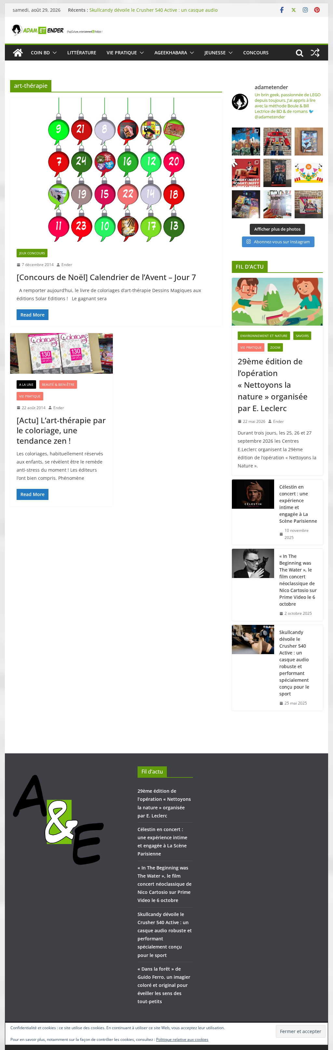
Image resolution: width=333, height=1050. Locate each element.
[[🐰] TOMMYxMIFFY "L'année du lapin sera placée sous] (246, 173)
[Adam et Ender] (18, 53)
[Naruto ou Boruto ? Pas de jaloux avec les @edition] (309, 204)
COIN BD (40, 52)
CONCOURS (256, 52)
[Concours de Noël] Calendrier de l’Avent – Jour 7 (106, 277)
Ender (66, 264)
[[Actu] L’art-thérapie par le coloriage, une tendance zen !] (61, 353)
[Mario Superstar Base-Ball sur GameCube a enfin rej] (309, 141)
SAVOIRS (302, 335)
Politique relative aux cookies (182, 1039)
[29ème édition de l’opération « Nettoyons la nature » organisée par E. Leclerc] (277, 302)
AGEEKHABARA (170, 52)
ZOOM (275, 347)
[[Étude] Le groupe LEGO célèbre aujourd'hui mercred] (309, 173)
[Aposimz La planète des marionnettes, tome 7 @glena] (277, 204)
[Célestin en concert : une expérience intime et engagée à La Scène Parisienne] (253, 512)
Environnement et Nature (263, 335)
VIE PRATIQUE (122, 52)
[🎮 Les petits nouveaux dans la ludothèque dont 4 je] (246, 204)
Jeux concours (32, 253)
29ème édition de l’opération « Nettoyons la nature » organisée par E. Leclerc (273, 384)
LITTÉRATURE (81, 52)
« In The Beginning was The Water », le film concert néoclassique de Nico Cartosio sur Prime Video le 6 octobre (298, 580)
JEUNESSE (215, 52)
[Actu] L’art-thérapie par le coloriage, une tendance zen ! (61, 430)
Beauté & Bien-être (58, 384)
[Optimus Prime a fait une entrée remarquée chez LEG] (277, 173)
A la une (26, 384)
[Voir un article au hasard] (315, 53)
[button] (53, 52)
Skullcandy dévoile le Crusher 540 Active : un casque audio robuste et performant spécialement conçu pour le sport (153, 13)
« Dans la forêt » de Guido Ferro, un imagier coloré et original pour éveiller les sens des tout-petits (164, 985)
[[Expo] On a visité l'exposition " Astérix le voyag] (246, 141)
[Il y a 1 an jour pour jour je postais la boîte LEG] (277, 141)
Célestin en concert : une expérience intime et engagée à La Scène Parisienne (298, 504)
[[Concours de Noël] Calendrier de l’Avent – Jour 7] (116, 170)
